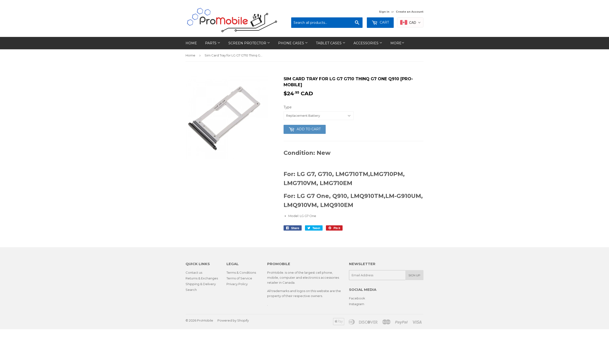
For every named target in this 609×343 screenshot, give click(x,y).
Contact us (194, 272)
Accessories (366, 43)
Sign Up (414, 275)
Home (191, 43)
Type (288, 107)
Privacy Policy (237, 284)
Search (191, 290)
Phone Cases (291, 43)
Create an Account (409, 11)
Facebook (357, 298)
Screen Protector (247, 43)
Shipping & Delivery (201, 284)
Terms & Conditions (241, 272)
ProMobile (205, 320)
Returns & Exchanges (202, 278)
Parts (211, 43)
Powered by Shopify (233, 320)
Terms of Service (239, 278)
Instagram (356, 304)
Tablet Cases (329, 43)
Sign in (384, 11)
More (396, 43)
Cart (384, 22)
